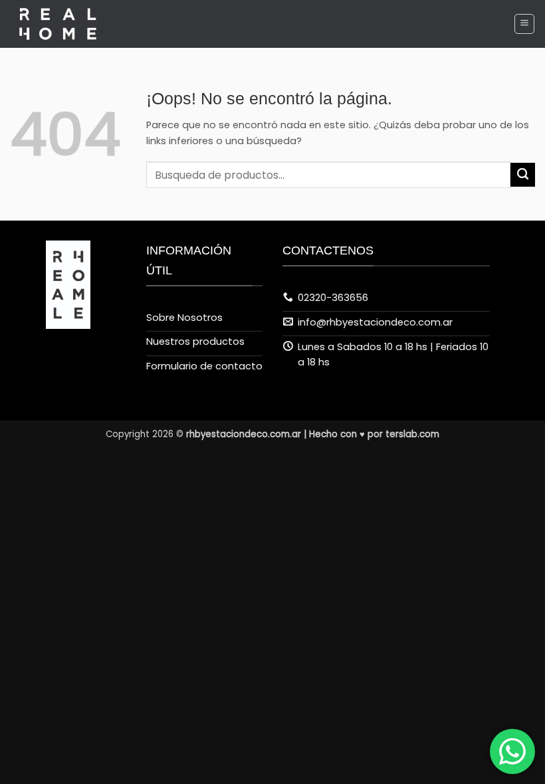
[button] (524, 23)
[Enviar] (522, 175)
